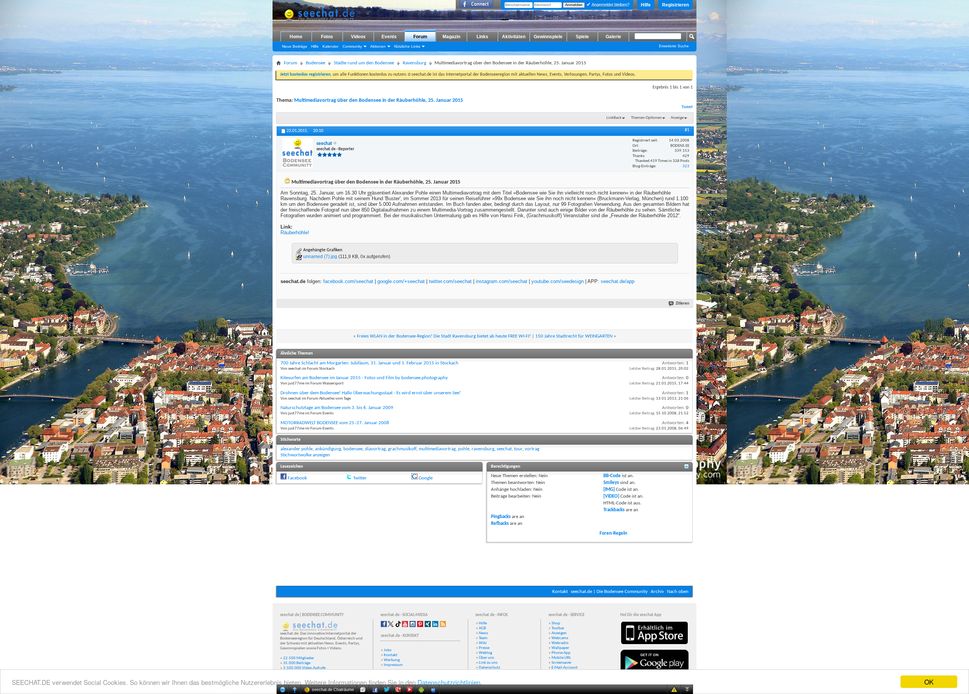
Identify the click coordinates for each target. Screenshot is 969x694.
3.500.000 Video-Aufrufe (304, 668)
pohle (463, 449)
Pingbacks (501, 516)
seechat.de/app (617, 281)
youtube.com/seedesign (557, 281)
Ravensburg (414, 63)
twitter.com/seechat (450, 281)
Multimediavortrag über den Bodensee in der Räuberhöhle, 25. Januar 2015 (378, 100)
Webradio (560, 643)
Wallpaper (560, 648)
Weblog (485, 653)
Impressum (393, 665)
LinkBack (614, 118)
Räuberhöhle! (294, 232)
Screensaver (561, 663)
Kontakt (560, 591)
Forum (420, 36)
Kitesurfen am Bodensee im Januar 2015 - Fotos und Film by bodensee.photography (364, 377)
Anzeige (677, 118)
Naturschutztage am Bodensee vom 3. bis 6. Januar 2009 (336, 407)
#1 (687, 130)
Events (389, 36)
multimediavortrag (437, 449)
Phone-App (560, 653)
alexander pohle (296, 449)
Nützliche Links (407, 46)
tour (518, 449)
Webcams (559, 638)
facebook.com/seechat (348, 281)
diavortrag (375, 449)
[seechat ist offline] (297, 153)
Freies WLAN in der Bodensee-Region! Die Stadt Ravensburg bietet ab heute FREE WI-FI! (444, 336)
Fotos (327, 36)
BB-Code (612, 475)
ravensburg (483, 449)
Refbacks (500, 523)
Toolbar (557, 628)
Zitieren (682, 304)
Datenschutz (489, 668)
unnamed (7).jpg (320, 256)
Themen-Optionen (646, 118)
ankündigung (328, 449)
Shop (555, 623)
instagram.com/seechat (501, 281)
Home (296, 36)
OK (928, 681)
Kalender (330, 46)
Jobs (387, 650)
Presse (484, 648)
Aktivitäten (513, 36)
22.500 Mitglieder (298, 658)
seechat (504, 449)
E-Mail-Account (564, 668)
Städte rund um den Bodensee (364, 63)
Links (482, 36)
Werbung (392, 660)
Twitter (360, 478)
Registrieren (675, 5)
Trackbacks (614, 509)
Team (483, 638)
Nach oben (678, 591)
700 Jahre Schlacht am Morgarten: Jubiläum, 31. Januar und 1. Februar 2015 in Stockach (369, 363)
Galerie (613, 36)
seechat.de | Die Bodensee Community (609, 591)
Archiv (657, 591)
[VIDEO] (611, 496)
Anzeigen (559, 633)
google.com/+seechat (401, 281)
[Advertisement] (484, 563)
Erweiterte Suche (674, 46)
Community (352, 46)
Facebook (297, 478)
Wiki (483, 643)
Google (426, 478)
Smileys (611, 482)
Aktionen (378, 46)
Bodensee (315, 63)
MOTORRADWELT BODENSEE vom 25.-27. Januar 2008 (334, 422)
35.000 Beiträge (296, 663)
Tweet (687, 106)
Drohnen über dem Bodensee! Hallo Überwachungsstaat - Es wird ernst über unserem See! (370, 393)
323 (685, 166)
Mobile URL (561, 658)
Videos (358, 36)
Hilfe (646, 5)
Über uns (486, 658)
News (483, 633)
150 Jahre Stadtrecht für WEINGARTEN (573, 336)
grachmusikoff (402, 449)
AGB (482, 628)
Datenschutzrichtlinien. (450, 682)
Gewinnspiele (548, 36)
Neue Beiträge (294, 46)
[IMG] (609, 489)
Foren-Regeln (613, 533)
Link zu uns (488, 663)
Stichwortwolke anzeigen (305, 455)
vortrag (532, 449)
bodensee (353, 449)
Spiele (582, 36)
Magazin (451, 36)
